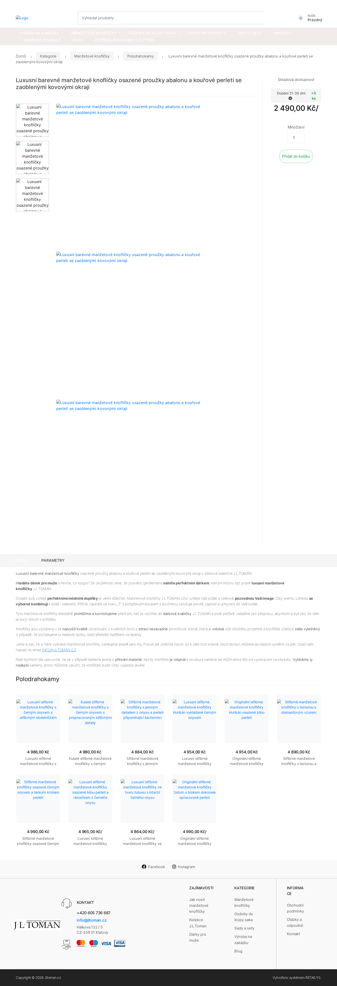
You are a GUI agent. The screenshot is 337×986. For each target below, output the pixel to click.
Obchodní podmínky (295, 908)
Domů (21, 56)
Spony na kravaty (206, 33)
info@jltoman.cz (92, 920)
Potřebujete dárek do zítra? (125, 40)
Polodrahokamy (140, 56)
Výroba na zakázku (38, 33)
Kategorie (48, 56)
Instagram (186, 866)
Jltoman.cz (52, 977)
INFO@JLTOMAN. (56, 650)
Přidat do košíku (296, 156)
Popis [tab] (21, 560)
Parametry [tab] (52, 560)
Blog (78, 40)
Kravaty (282, 33)
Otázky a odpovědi (295, 922)
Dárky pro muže (197, 937)
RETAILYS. (313, 977)
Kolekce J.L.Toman (197, 922)
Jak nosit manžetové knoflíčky (198, 905)
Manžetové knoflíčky (94, 33)
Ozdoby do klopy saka (152, 33)
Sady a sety (249, 33)
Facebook (156, 866)
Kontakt (293, 933)
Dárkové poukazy (42, 40)
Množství (296, 127)
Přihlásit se (313, 4)
